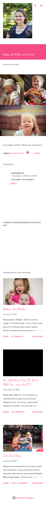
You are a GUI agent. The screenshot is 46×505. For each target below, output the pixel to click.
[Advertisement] (23, 247)
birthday (14, 153)
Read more (37, 336)
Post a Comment (19, 483)
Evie (22, 153)
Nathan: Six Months (14, 309)
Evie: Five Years (12, 455)
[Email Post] (27, 153)
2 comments (17, 336)
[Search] (35, 4)
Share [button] (37, 153)
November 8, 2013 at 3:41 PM (25, 176)
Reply (14, 183)
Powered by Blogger (24, 498)
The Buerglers (14, 5)
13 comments (17, 412)
